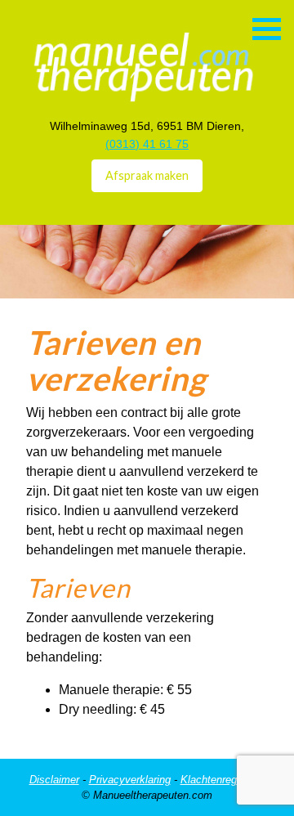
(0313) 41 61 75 (147, 143)
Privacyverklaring (130, 779)
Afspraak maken (147, 175)
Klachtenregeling (219, 779)
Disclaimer (54, 779)
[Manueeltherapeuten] (130, 52)
